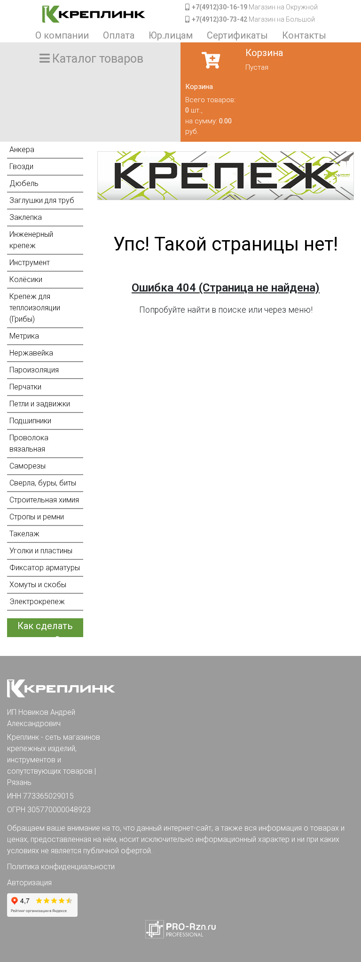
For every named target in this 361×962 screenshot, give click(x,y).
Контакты (304, 35)
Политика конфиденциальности (61, 866)
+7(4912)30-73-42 (219, 19)
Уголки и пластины (40, 550)
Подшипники (30, 420)
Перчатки (25, 386)
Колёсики (25, 279)
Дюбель (24, 183)
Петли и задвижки (39, 403)
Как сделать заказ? (45, 628)
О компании (62, 35)
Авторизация (29, 882)
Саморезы (27, 465)
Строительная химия (44, 499)
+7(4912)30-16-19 (219, 7)
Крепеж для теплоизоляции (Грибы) (34, 307)
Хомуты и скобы (37, 584)
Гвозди (21, 166)
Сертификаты (237, 35)
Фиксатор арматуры (44, 567)
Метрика (24, 335)
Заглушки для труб (41, 200)
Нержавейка (31, 352)
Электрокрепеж (37, 601)
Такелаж (24, 533)
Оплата (118, 35)
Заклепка (25, 217)
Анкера (21, 149)
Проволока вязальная (28, 443)
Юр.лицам (171, 35)
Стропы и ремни (36, 516)
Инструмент (29, 262)
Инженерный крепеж (31, 240)
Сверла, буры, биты (42, 482)
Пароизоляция (34, 369)
